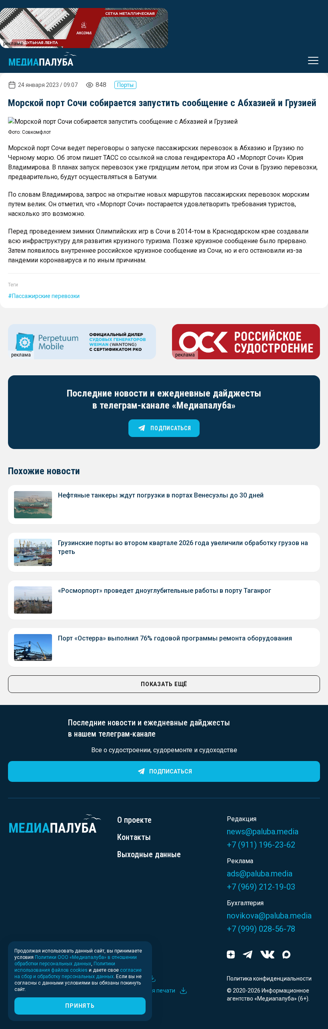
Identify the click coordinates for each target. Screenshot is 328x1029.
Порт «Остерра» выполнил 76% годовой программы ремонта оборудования (175, 638)
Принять (79, 1006)
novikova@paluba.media (269, 915)
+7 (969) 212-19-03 (261, 887)
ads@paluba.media (259, 873)
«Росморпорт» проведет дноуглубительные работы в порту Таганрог (164, 590)
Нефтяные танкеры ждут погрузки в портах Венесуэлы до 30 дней (161, 495)
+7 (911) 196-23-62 (261, 845)
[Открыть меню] (311, 60)
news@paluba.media (262, 831)
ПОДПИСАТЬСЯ (170, 428)
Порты (125, 85)
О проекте (134, 820)
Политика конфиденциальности (269, 978)
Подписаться (170, 771)
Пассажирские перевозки (46, 296)
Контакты (134, 837)
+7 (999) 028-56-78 (261, 929)
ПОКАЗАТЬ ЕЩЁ (164, 684)
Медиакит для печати (146, 990)
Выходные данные (149, 854)
